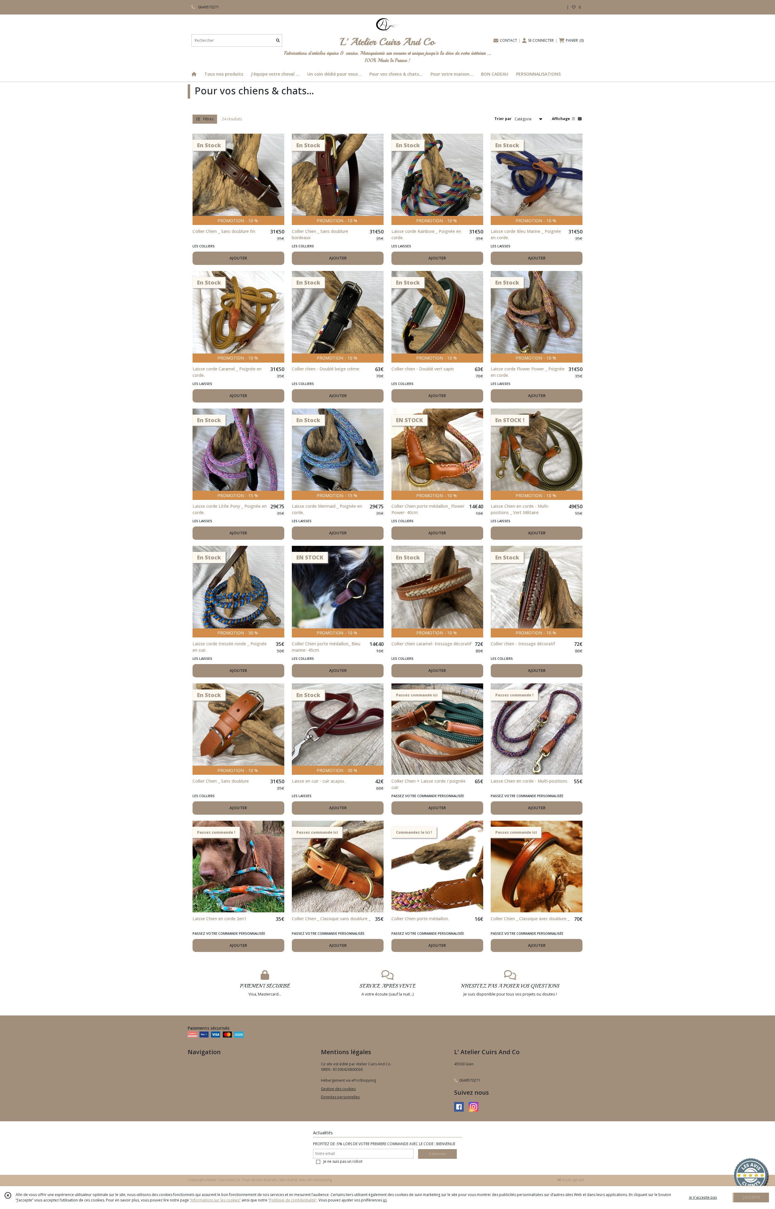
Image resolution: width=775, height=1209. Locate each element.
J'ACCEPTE (751, 1197)
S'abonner (437, 1153)
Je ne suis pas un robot (342, 1161)
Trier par (503, 118)
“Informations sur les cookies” (215, 1200)
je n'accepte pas (703, 1197)
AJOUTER (238, 258)
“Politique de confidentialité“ (292, 1200)
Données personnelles (340, 1097)
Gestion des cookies (338, 1088)
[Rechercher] (278, 40)
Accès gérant (572, 1179)
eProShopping (319, 1179)
